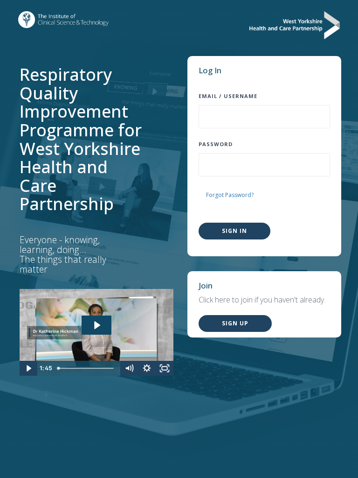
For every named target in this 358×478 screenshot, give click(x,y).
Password (216, 144)
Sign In (234, 231)
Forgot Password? (230, 195)
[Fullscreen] (164, 368)
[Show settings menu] (147, 368)
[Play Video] (28, 368)
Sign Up (235, 323)
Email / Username (228, 95)
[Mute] (129, 368)
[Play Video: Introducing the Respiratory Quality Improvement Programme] (96, 325)
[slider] (87, 368)
